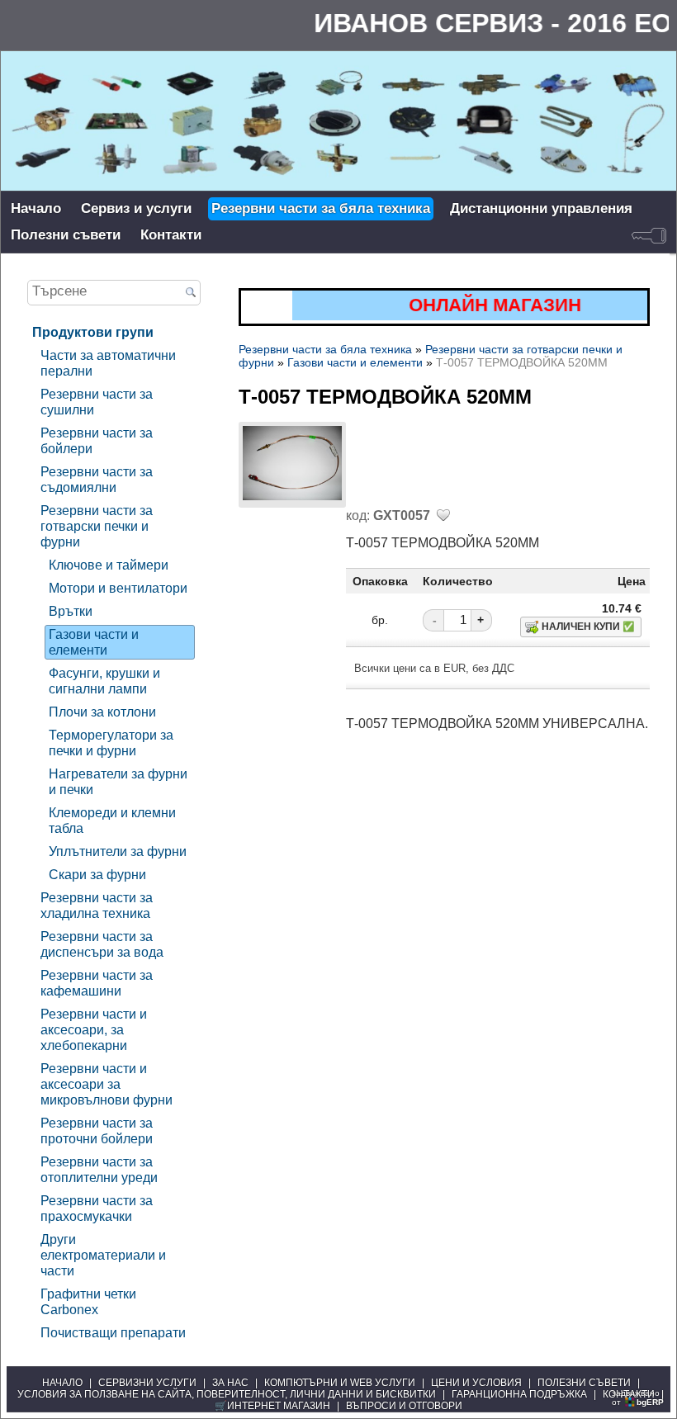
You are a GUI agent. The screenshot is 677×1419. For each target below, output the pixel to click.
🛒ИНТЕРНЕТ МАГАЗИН (272, 1406)
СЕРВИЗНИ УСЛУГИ (147, 1382)
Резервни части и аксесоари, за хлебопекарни (93, 1029)
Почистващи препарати (113, 1332)
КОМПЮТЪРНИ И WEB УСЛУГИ (339, 1382)
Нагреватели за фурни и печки (118, 781)
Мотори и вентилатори (118, 587)
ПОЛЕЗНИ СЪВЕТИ (584, 1382)
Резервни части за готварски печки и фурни (96, 526)
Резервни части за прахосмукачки (96, 1208)
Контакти (170, 235)
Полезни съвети (66, 235)
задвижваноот (638, 1397)
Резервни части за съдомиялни (96, 479)
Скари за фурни (97, 874)
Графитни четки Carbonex (88, 1301)
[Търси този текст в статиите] (191, 293)
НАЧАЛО (62, 1382)
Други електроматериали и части (103, 1255)
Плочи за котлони (102, 711)
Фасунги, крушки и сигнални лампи (104, 680)
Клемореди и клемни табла (112, 820)
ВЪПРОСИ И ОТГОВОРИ (404, 1406)
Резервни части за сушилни (96, 401)
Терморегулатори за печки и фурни (111, 742)
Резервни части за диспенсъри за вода (101, 944)
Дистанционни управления (541, 208)
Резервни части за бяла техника (320, 208)
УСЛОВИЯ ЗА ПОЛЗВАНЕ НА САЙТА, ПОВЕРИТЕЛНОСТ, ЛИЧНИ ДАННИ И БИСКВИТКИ (226, 1394)
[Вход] (649, 235)
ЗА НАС (230, 1382)
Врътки (70, 610)
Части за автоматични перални (108, 363)
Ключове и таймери (108, 564)
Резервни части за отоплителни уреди (99, 1169)
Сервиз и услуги (136, 208)
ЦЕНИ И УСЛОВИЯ (476, 1382)
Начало (36, 208)
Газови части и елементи (94, 642)
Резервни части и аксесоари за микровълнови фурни (106, 1084)
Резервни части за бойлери (96, 440)
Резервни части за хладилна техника (96, 905)
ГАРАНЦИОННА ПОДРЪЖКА (519, 1394)
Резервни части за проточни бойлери (96, 1130)
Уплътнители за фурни (118, 851)
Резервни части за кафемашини (96, 982)
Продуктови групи (93, 331)
